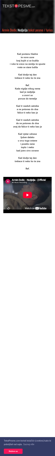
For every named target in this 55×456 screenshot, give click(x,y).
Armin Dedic (9, 29)
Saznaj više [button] (28, 444)
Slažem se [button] (13, 451)
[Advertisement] (24, 40)
